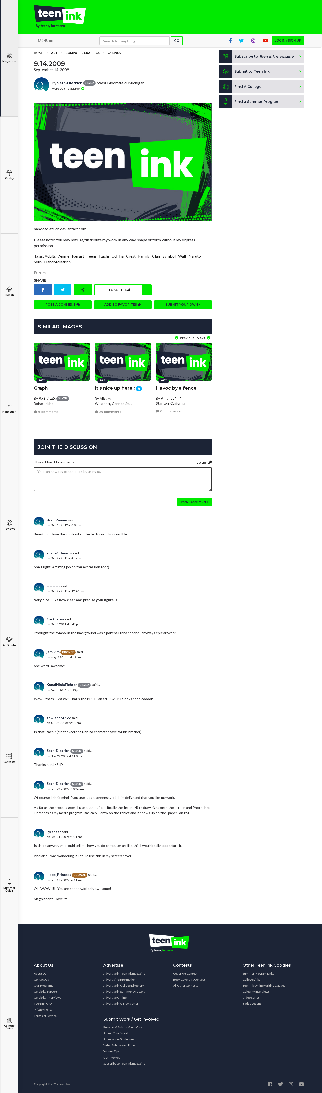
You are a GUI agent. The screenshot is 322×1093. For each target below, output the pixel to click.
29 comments (109, 412)
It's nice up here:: (115, 388)
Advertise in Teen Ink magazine (124, 973)
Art (54, 53)
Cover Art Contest (185, 973)
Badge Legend (252, 1003)
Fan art (78, 256)
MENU (43, 40)
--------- (53, 586)
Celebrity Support (45, 991)
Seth (38, 261)
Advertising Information (119, 979)
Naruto (194, 256)
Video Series (251, 997)
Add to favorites (121, 304)
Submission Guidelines (118, 1039)
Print (41, 273)
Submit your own (182, 304)
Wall (182, 256)
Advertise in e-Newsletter (120, 1003)
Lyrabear (54, 832)
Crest (131, 256)
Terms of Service (45, 1016)
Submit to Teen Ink (252, 71)
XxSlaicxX (47, 398)
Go (176, 41)
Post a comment (60, 304)
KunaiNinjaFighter (62, 684)
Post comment (194, 502)
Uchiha (117, 256)
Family (144, 256)
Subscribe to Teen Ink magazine (124, 1063)
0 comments (170, 411)
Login (202, 462)
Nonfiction (9, 411)
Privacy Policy (43, 1009)
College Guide (9, 1027)
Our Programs (43, 985)
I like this (128, 290)
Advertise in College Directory (123, 985)
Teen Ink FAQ (43, 1003)
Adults (50, 256)
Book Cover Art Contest (189, 979)
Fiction (9, 295)
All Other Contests (185, 985)
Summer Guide (9, 889)
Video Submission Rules (119, 1045)
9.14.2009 (114, 53)
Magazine (9, 61)
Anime (63, 256)
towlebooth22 (59, 718)
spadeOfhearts (59, 553)
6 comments (47, 412)
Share (40, 280)
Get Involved (111, 1057)
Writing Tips (111, 1051)
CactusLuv (55, 619)
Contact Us (41, 979)
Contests (9, 762)
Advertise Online (115, 997)
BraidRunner (57, 520)
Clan (156, 256)
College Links (251, 979)
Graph (41, 388)
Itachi (104, 256)
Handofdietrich (57, 261)
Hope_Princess (59, 874)
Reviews (9, 528)
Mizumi (106, 398)
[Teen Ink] (65, 16)
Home (38, 53)
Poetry (9, 178)
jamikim (53, 652)
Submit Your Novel (115, 1033)
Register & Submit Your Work (122, 1027)
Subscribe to (264, 56)
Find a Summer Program (256, 101)
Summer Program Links (258, 973)
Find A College (247, 86)
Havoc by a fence (176, 388)
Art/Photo (9, 645)
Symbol (169, 256)
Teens (92, 256)
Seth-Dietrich (69, 82)
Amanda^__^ (171, 398)
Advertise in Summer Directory (124, 991)
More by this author (66, 88)
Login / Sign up (288, 40)
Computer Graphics (82, 53)
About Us (40, 973)
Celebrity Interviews (47, 997)
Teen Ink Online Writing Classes (264, 985)
